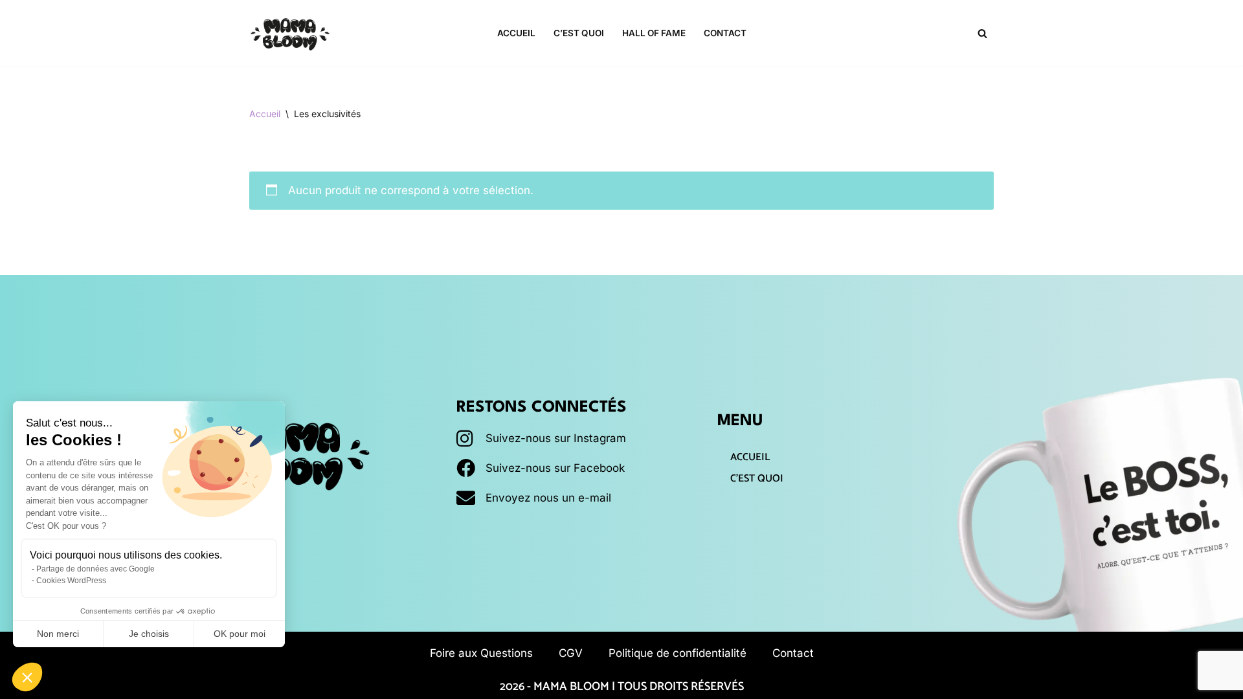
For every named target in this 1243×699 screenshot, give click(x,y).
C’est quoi (579, 33)
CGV (571, 653)
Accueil (516, 33)
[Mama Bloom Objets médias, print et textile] (290, 33)
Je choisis (149, 633)
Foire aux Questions (481, 653)
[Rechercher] (982, 33)
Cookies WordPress (71, 580)
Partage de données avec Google (95, 568)
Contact (725, 33)
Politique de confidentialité (677, 653)
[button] (27, 677)
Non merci (58, 633)
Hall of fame (654, 33)
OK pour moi (239, 633)
